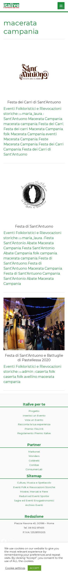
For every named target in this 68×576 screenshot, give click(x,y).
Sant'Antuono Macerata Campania (32, 119)
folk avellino (27, 377)
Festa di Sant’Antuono (34, 226)
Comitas (34, 465)
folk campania (45, 253)
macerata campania (20, 124)
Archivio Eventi (34, 505)
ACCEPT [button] (34, 568)
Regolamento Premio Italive (34, 433)
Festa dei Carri (50, 124)
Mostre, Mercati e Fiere (34, 491)
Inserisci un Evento (34, 415)
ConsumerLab (34, 469)
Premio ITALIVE (34, 428)
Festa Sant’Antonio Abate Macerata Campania (28, 243)
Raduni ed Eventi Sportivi (34, 496)
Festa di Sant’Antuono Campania (31, 273)
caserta (41, 371)
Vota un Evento (34, 420)
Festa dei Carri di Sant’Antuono (34, 102)
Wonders (34, 456)
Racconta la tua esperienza (34, 424)
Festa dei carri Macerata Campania (33, 129)
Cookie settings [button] (15, 568)
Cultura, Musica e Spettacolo (34, 482)
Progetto (34, 411)
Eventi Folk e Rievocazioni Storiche (34, 487)
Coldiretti (34, 460)
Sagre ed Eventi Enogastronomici (34, 500)
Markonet (34, 451)
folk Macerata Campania (24, 134)
